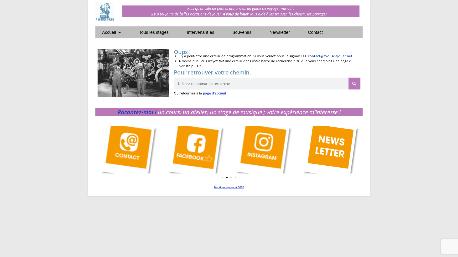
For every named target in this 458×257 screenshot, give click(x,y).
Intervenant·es (200, 32)
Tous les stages (154, 32)
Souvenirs (241, 32)
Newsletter (280, 32)
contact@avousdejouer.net (330, 56)
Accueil (109, 32)
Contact (315, 32)
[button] (222, 177)
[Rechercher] (354, 83)
